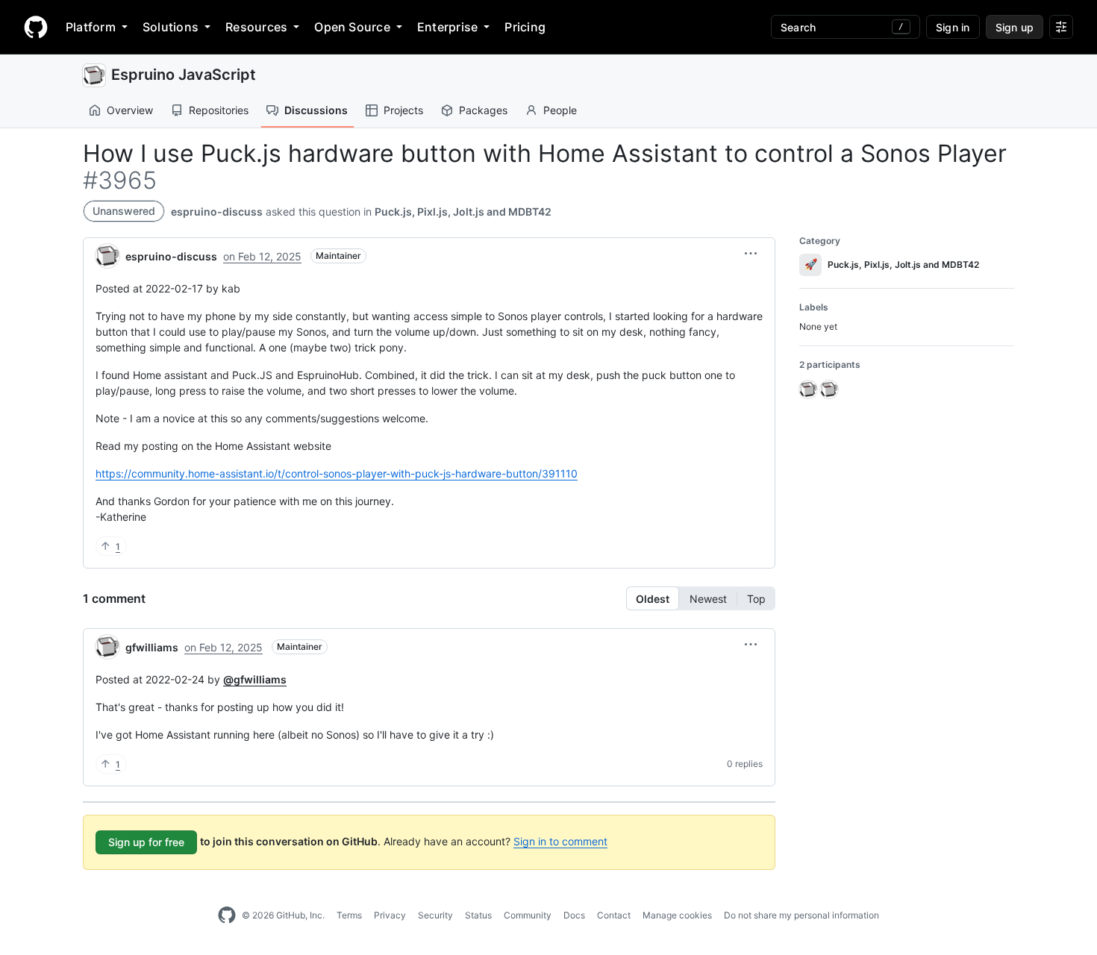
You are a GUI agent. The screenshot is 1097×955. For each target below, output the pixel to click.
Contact (614, 915)
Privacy (390, 915)
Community (527, 915)
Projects (403, 110)
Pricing (525, 26)
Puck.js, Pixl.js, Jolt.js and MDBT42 (463, 211)
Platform (91, 26)
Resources (256, 26)
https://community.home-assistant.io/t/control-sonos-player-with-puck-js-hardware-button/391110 (337, 473)
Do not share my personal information (801, 915)
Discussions (316, 110)
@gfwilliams (255, 679)
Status (478, 915)
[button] (751, 254)
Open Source (352, 26)
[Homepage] (36, 27)
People (560, 110)
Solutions (171, 26)
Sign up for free (146, 842)
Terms (349, 915)
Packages (483, 110)
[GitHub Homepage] (227, 915)
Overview (130, 110)
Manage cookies (677, 915)
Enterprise (447, 26)
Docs (574, 915)
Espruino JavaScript (183, 75)
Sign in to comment (560, 841)
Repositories (219, 110)
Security (435, 915)
